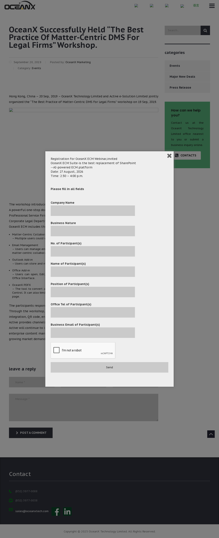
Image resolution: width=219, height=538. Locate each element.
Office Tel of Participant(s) (71, 304)
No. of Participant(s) (66, 243)
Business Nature (63, 223)
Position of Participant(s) (70, 284)
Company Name (62, 203)
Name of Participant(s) (68, 264)
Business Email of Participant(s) (75, 325)
